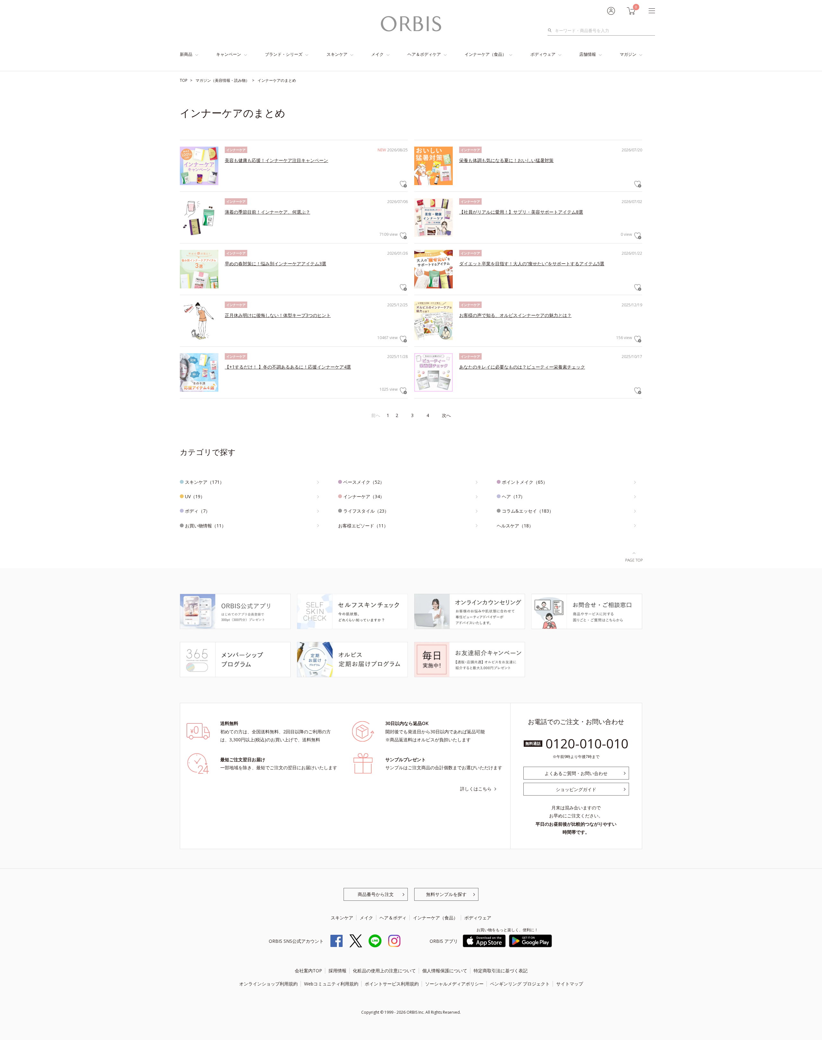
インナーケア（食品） (485, 54)
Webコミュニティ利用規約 (331, 984)
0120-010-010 (587, 743)
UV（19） (195, 496)
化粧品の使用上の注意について (384, 971)
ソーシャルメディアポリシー (454, 984)
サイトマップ (569, 984)
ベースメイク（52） (363, 482)
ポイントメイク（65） (524, 482)
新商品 (186, 54)
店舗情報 (587, 54)
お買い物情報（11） (205, 526)
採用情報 (337, 971)
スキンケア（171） (204, 482)
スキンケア (337, 54)
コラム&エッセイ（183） (528, 511)
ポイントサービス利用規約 (392, 984)
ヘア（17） (513, 496)
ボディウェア (542, 54)
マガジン (628, 54)
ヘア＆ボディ (393, 918)
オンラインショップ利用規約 (268, 984)
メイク (377, 54)
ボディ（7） (197, 511)
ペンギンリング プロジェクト (520, 984)
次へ (446, 415)
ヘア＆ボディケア (424, 54)
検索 (551, 30)
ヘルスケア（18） (515, 526)
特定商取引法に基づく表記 (501, 971)
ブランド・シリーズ (283, 54)
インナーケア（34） (363, 496)
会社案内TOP (308, 971)
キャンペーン (228, 54)
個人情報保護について (444, 971)
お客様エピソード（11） (363, 526)
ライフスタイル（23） (366, 511)
